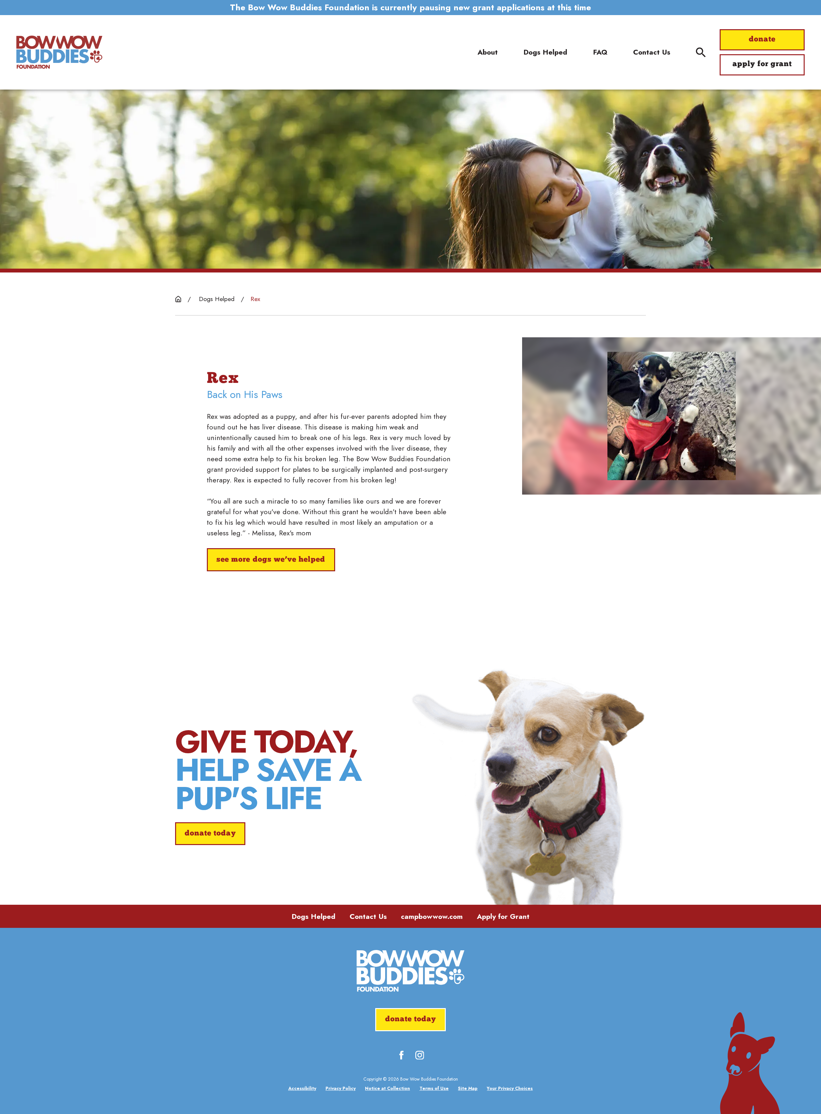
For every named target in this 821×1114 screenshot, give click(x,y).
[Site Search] (701, 52)
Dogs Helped (313, 916)
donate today (210, 833)
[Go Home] (178, 299)
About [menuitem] (488, 52)
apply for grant (762, 64)
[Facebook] (401, 1055)
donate (762, 39)
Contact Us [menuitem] (651, 52)
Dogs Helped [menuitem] (545, 52)
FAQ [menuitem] (600, 52)
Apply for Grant (503, 916)
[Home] (59, 52)
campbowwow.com (432, 916)
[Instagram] (419, 1055)
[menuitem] (302, 1088)
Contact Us (368, 916)
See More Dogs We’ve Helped (270, 560)
